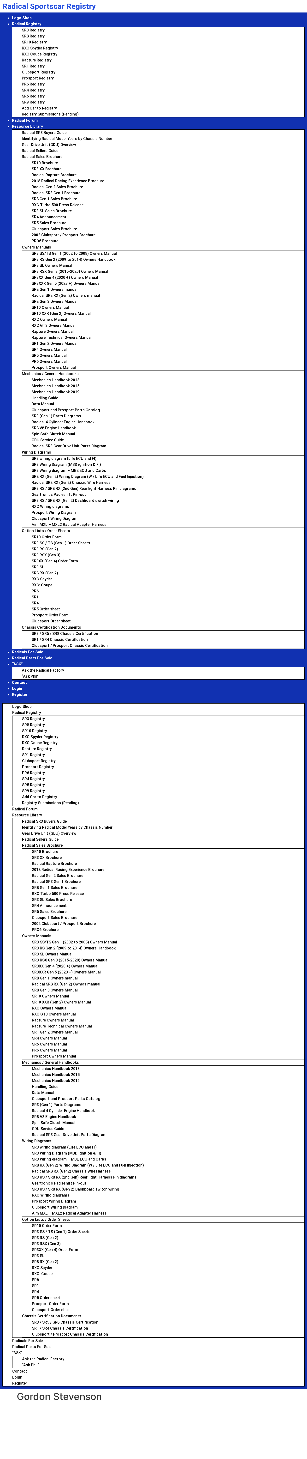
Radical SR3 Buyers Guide (44, 132)
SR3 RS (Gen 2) (45, 549)
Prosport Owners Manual (54, 367)
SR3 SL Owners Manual (52, 265)
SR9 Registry (33, 102)
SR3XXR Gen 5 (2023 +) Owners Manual (66, 283)
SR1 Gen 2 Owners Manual (54, 343)
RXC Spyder (42, 579)
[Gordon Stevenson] (35, 1408)
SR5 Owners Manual (49, 355)
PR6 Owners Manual (49, 361)
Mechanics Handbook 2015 (55, 386)
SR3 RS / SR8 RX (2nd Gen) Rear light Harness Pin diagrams (84, 488)
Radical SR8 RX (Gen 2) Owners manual (66, 295)
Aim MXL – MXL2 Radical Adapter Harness (69, 524)
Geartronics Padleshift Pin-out (59, 494)
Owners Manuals (36, 247)
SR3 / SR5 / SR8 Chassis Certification (65, 633)
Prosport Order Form (50, 615)
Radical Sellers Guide (40, 150)
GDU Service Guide (48, 440)
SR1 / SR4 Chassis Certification (60, 639)
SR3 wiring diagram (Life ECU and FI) (64, 458)
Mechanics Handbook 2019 (55, 392)
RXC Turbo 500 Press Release (57, 205)
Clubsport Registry (38, 72)
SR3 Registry (33, 30)
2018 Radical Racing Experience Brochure (68, 181)
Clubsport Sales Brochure (54, 229)
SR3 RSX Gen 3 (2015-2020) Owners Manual (70, 271)
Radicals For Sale (27, 652)
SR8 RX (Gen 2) (45, 573)
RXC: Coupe (42, 585)
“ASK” (17, 664)
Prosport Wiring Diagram (54, 512)
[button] (153, 700)
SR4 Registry (33, 90)
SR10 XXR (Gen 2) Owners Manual (61, 313)
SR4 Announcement (49, 217)
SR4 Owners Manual (49, 349)
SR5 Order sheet (46, 609)
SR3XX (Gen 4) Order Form (55, 561)
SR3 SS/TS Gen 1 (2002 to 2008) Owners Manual (74, 253)
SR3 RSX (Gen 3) (46, 555)
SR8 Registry (33, 36)
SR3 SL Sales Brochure (52, 211)
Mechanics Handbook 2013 (55, 380)
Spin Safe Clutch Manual (53, 434)
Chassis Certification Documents (51, 627)
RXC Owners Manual (49, 319)
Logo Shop (22, 18)
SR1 (35, 597)
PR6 (35, 591)
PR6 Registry (33, 84)
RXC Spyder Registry (40, 48)
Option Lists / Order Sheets (46, 531)
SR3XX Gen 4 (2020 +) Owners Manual (65, 277)
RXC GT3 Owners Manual (54, 325)
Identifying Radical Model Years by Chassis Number (67, 138)
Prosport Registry (38, 78)
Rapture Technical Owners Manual (62, 337)
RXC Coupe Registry (39, 54)
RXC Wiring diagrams (50, 506)
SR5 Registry (33, 96)
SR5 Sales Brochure (49, 223)
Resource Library (27, 126)
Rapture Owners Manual (53, 331)
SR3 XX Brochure (46, 169)
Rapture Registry (37, 60)
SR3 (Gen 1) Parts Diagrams (56, 416)
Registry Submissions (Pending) (50, 114)
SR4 (35, 603)
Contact (19, 682)
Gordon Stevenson (57, 1414)
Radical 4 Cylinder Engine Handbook (63, 422)
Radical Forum (25, 120)
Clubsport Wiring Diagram (54, 518)
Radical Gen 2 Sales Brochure (57, 187)
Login (17, 688)
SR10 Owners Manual (50, 307)
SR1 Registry (33, 66)
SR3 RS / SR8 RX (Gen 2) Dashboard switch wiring (75, 500)
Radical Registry (26, 24)
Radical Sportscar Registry (49, 6)
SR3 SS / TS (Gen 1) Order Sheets (61, 543)
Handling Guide (45, 398)
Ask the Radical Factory (43, 670)
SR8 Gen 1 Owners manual (54, 289)
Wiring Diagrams (36, 452)
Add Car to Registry (39, 108)
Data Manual (43, 404)
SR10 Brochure (45, 163)
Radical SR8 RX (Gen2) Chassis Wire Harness (71, 482)
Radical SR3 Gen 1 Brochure (56, 193)
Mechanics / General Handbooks (50, 373)
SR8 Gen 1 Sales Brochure (54, 199)
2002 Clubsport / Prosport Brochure (63, 235)
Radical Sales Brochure (42, 156)
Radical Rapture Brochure (54, 175)
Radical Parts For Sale (32, 658)
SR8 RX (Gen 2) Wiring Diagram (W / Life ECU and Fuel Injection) (88, 476)
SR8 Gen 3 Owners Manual (54, 301)
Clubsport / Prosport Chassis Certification (70, 645)
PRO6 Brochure (45, 241)
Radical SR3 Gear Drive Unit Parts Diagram (69, 446)
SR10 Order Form (47, 537)
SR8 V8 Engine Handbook (54, 428)
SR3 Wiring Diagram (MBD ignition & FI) (66, 464)
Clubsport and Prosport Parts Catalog (66, 410)
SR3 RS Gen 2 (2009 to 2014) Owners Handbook (73, 259)
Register (20, 694)
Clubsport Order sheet (51, 621)
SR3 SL (38, 567)
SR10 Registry (34, 42)
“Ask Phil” (30, 676)
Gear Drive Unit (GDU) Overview (49, 144)
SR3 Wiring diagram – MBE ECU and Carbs (69, 470)
